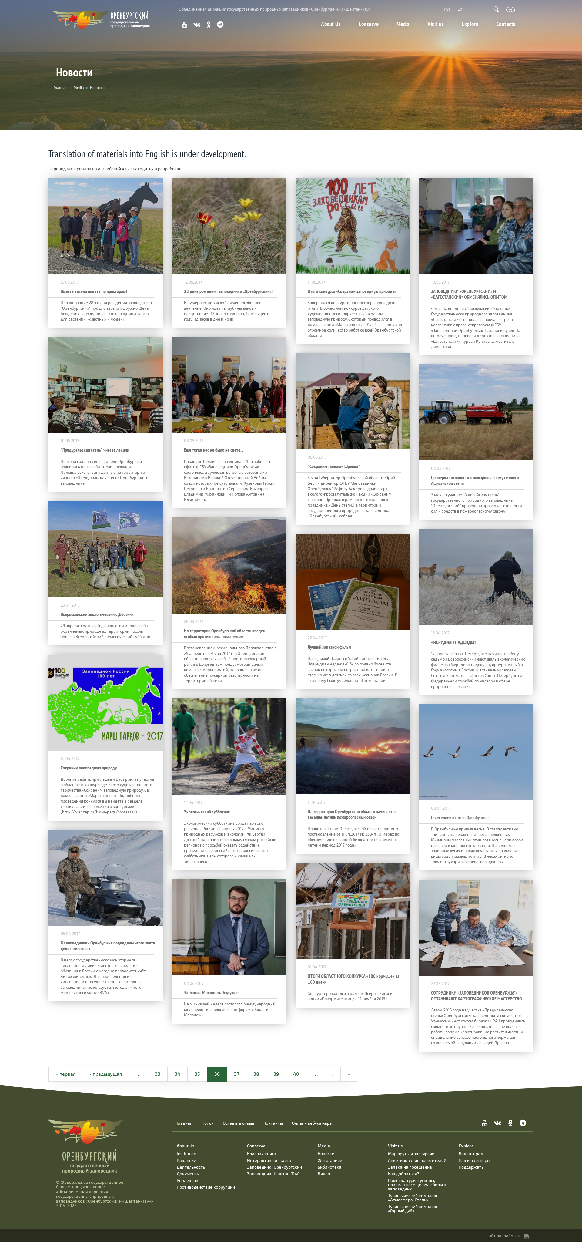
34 (177, 1074)
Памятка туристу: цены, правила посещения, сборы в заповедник (417, 1184)
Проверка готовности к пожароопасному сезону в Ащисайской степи (475, 480)
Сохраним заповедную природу (89, 768)
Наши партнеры (474, 1160)
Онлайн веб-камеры (312, 1123)
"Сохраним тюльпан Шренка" (334, 466)
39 (276, 1074)
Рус (447, 9)
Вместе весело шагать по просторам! (94, 291)
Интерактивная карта (269, 1160)
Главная (184, 1123)
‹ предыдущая (106, 1074)
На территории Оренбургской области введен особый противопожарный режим (224, 633)
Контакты (273, 1123)
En (459, 9)
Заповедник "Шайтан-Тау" (273, 1173)
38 (256, 1074)
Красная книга (261, 1153)
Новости (326, 1153)
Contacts (506, 24)
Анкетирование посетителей (417, 1160)
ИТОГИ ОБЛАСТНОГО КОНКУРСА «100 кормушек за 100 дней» (354, 979)
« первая (66, 1074)
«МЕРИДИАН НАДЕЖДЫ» (453, 642)
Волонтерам (471, 1153)
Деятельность (191, 1167)
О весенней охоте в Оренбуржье (460, 817)
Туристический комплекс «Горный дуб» (413, 1208)
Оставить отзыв (238, 1123)
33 (157, 1074)
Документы (188, 1173)
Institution (186, 1153)
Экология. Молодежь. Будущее (211, 992)
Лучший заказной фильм (329, 647)
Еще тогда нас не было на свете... (213, 450)
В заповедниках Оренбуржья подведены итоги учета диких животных (108, 945)
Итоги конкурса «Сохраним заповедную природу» (352, 291)
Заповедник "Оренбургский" (275, 1167)
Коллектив (187, 1180)
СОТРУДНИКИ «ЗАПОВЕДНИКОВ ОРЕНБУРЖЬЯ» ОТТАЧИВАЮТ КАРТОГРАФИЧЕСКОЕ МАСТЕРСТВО (476, 995)
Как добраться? (403, 1173)
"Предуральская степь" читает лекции (95, 450)
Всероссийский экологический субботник (97, 614)
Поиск (208, 1123)
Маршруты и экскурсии (411, 1153)
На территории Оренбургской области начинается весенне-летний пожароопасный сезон (352, 814)
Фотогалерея (331, 1160)
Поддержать (471, 1167)
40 (296, 1074)
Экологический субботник (207, 812)
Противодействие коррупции (206, 1187)
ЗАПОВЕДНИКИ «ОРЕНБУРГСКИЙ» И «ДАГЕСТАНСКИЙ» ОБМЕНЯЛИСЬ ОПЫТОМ (469, 294)
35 (197, 1074)
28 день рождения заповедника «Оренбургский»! (228, 291)
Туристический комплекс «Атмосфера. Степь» (413, 1197)
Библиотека (330, 1167)
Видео (324, 1173)
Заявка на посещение (410, 1167)
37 (236, 1074)
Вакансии (186, 1160)
